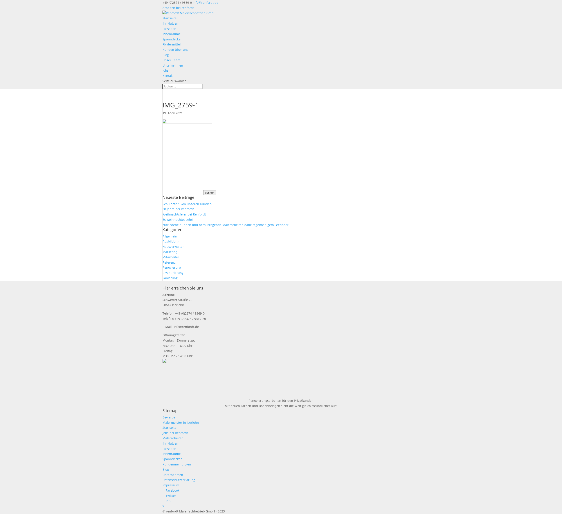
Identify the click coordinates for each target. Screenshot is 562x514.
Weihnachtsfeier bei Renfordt (184, 214)
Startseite (169, 18)
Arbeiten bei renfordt (178, 8)
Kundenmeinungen (176, 464)
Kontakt (168, 76)
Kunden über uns (175, 49)
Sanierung (170, 278)
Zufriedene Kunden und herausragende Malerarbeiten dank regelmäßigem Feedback (225, 225)
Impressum (170, 485)
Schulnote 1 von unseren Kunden (187, 204)
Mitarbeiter (170, 257)
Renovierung (171, 267)
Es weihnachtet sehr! (177, 219)
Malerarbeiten (173, 438)
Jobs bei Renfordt (175, 433)
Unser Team (171, 60)
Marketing (169, 252)
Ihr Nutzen (170, 23)
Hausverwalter (173, 246)
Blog (165, 55)
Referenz (169, 262)
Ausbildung (170, 241)
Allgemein (169, 236)
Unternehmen (172, 65)
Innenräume (171, 34)
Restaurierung (173, 273)
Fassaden (169, 29)
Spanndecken (172, 39)
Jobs (165, 70)
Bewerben (169, 417)
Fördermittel (171, 44)
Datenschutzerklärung (178, 480)
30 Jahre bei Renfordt (178, 209)
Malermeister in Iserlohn (180, 422)
